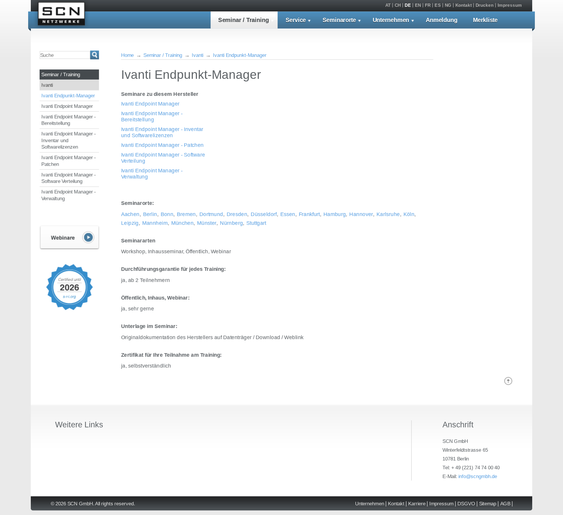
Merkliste (485, 20)
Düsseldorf (264, 214)
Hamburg (334, 214)
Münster (206, 223)
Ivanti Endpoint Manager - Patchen (68, 161)
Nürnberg (231, 223)
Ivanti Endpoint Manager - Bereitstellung (68, 120)
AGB (505, 503)
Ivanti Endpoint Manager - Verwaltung (68, 195)
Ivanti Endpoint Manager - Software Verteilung (68, 178)
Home (127, 55)
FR (428, 5)
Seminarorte (339, 20)
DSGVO (466, 503)
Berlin (150, 214)
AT (388, 5)
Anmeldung (441, 20)
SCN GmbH (61, 15)
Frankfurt (309, 214)
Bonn (167, 214)
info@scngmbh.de (477, 476)
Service (296, 20)
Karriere (416, 503)
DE (408, 5)
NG (448, 5)
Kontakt (463, 5)
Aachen (130, 214)
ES (438, 5)
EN (418, 5)
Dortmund (211, 214)
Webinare (69, 238)
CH (398, 5)
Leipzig (130, 223)
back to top (508, 381)
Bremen (186, 214)
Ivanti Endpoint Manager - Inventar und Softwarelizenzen (68, 140)
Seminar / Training (243, 20)
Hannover (361, 214)
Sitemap (487, 503)
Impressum (510, 5)
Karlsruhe (388, 214)
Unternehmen (391, 20)
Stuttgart (256, 223)
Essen (287, 214)
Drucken (485, 5)
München (182, 223)
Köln (409, 214)
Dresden (237, 214)
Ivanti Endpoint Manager (67, 106)
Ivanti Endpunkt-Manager (68, 95)
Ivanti (47, 85)
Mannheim (155, 223)
